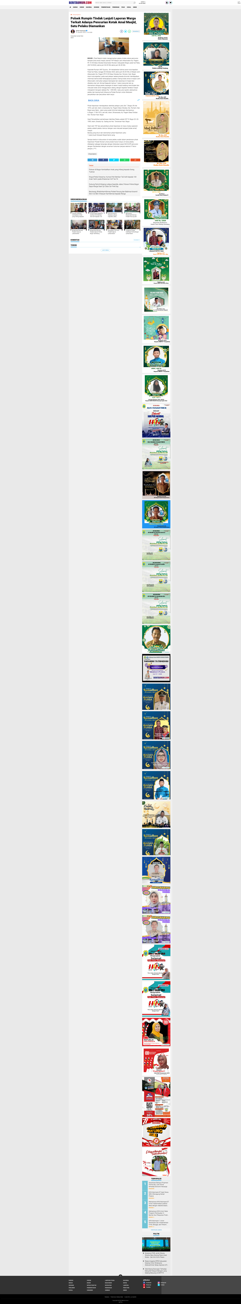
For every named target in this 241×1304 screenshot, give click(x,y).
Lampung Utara (109, 1280)
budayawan (108, 1283)
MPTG (120, 1302)
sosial (129, 7)
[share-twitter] (125, 31)
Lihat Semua (105, 250)
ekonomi (96, 7)
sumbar (107, 1290)
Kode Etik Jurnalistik (130, 1297)
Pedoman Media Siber (117, 1297)
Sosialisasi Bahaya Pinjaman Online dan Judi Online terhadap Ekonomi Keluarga (158, 1185)
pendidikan (115, 7)
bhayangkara (92, 154)
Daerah (75, 7)
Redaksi (107, 1297)
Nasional (89, 7)
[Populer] (170, 2)
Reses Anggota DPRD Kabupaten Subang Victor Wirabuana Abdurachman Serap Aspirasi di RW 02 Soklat (157, 1263)
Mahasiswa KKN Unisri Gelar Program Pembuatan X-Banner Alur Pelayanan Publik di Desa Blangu (158, 1213)
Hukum (82, 7)
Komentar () (136, 31)
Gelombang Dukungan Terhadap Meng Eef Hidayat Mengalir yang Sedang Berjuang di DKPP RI (156, 1271)
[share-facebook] (121, 31)
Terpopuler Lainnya (156, 1230)
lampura (126, 1285)
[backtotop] (120, 1276)
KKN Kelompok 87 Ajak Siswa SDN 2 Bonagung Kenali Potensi (158, 1194)
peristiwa (126, 1287)
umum (135, 7)
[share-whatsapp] (129, 31)
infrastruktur (91, 1285)
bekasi (71, 1283)
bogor (89, 1283)
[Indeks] (166, 2)
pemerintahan (105, 7)
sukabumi (90, 1290)
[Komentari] (135, 160)
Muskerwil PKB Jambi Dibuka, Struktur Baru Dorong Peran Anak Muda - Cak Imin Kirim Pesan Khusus (156, 1255)
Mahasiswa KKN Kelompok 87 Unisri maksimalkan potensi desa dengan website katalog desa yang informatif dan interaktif (159, 1204)
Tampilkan (136, 240)
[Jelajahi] (239, 2)
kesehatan (108, 1285)
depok (125, 1283)
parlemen (72, 1287)
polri (123, 7)
